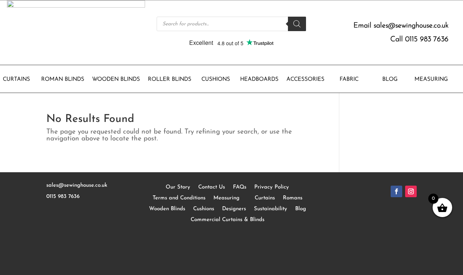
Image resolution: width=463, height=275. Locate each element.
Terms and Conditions (179, 198)
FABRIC (349, 79)
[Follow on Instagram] (411, 191)
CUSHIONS (215, 79)
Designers (234, 209)
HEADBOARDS (259, 79)
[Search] (297, 24)
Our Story (178, 187)
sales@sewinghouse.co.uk (411, 25)
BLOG (390, 79)
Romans (292, 198)
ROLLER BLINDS (169, 79)
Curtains (265, 198)
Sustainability (270, 209)
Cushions (203, 209)
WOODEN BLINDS (116, 79)
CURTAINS (16, 79)
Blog (300, 209)
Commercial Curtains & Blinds (227, 220)
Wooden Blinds (167, 209)
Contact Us (211, 187)
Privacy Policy (271, 187)
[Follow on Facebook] (396, 191)
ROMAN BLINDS (62, 79)
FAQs (239, 187)
